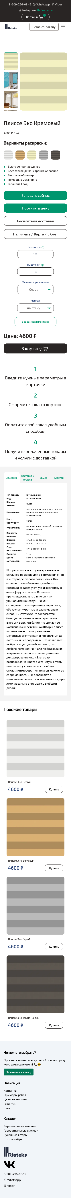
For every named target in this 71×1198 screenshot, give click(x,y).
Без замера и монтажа (35, 321)
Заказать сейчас (35, 195)
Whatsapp (43, 4)
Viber (58, 4)
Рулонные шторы (15, 1134)
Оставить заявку (44, 27)
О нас (7, 1108)
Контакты (10, 1090)
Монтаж (59, 477)
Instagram (29, 10)
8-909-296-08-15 (20, 4)
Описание (11, 477)
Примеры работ (15, 1095)
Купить (54, 789)
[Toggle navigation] (63, 27)
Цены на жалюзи (15, 1099)
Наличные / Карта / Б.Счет (35, 234)
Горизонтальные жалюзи (21, 1130)
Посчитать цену (35, 208)
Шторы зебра (13, 1139)
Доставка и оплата (27, 477)
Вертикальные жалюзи (20, 1126)
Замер (43, 477)
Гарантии (10, 1103)
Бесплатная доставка (35, 221)
